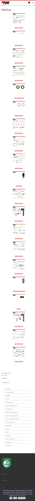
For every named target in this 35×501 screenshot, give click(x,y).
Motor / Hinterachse (10, 439)
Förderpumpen (9, 409)
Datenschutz (5, 480)
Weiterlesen (22, 498)
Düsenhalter (9, 425)
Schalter (8, 395)
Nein (15, 498)
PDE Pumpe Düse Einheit (12, 419)
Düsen (7, 429)
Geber (7, 399)
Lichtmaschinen (10, 392)
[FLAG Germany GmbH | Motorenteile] (5, 3)
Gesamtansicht (5, 382)
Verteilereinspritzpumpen (12, 412)
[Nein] (33, 495)
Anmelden (4, 378)
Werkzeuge (9, 442)
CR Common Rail (10, 422)
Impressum (5, 473)
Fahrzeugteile (9, 402)
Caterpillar (8, 445)
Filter (7, 432)
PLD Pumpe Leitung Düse (12, 415)
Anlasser (8, 389)
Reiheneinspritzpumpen (11, 405)
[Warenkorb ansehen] (29, 2)
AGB (4, 487)
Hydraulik (8, 435)
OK (11, 498)
